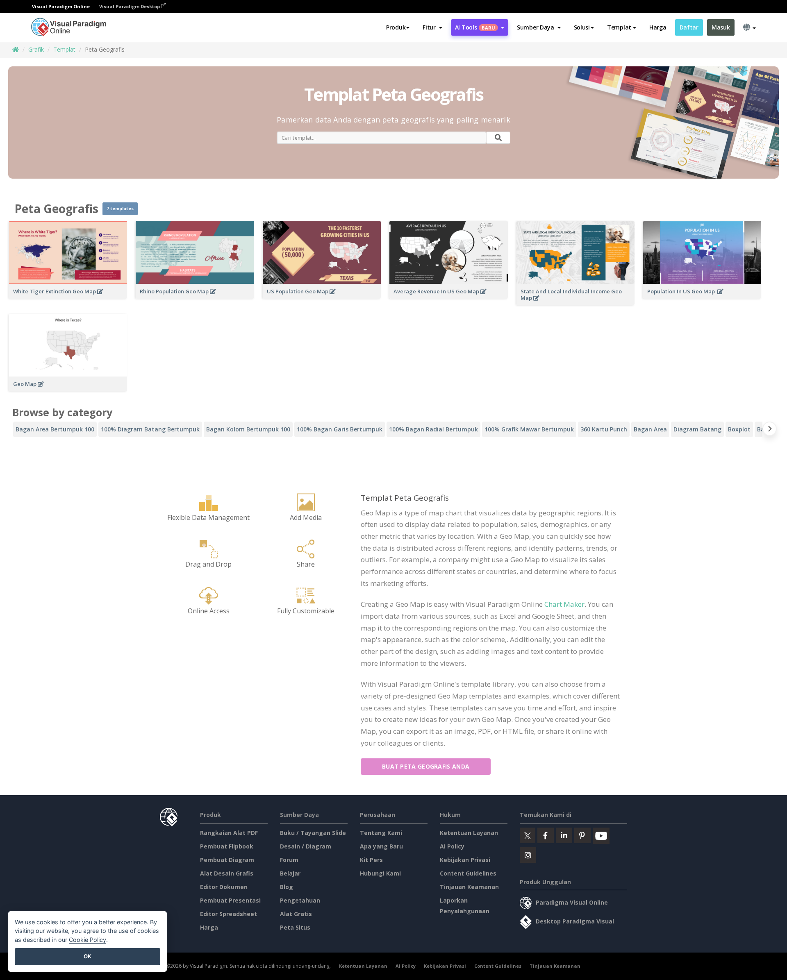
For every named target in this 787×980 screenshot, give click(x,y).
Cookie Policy (87, 939)
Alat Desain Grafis (226, 873)
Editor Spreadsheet (228, 914)
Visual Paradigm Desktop (130, 6)
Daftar (689, 27)
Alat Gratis (296, 914)
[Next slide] (769, 430)
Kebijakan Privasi (465, 860)
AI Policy (452, 846)
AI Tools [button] (475, 27)
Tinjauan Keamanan (469, 887)
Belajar (290, 873)
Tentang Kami (381, 833)
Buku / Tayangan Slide (313, 833)
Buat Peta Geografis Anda (425, 766)
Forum (289, 860)
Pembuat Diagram (227, 860)
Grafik (36, 49)
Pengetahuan (300, 900)
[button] (432, 27)
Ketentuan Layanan (469, 833)
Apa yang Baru (381, 846)
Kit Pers (371, 860)
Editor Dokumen (224, 887)
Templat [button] (619, 27)
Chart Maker (564, 604)
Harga (657, 27)
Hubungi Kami (380, 873)
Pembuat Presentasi (230, 900)
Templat (64, 49)
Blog (286, 887)
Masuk (721, 27)
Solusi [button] (582, 27)
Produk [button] (395, 27)
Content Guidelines (468, 873)
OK (87, 956)
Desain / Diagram (305, 846)
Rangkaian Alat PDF (229, 833)
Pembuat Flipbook (226, 846)
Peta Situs (295, 927)
